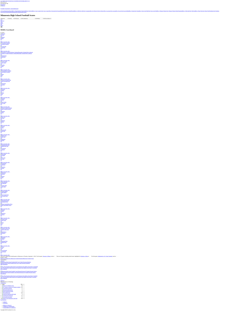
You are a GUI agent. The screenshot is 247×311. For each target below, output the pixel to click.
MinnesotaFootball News (6, 258)
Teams (7, 12)
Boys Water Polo (199, 11)
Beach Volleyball (29, 11)
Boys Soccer (118, 11)
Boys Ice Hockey (93, 11)
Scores (4, 12)
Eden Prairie (10, 291)
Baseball (16, 8)
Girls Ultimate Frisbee (170, 11)
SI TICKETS (9, 1)
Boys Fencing (52, 11)
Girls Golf (81, 11)
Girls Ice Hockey (100, 11)
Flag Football (68, 11)
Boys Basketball (16, 11)
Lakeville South (12, 294)
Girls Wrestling (216, 11)
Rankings (14, 12)
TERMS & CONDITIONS (8, 306)
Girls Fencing (57, 11)
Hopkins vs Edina (84, 256)
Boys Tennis (131, 11)
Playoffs (17, 12)
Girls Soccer (123, 11)
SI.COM (2, 1)
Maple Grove (11, 285)
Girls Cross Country (45, 11)
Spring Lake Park (13, 298)
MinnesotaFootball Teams (28, 258)
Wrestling (211, 11)
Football (2, 8)
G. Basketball (12, 8)
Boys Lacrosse (107, 11)
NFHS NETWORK (20, 1)
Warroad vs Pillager (47, 256)
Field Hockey (63, 11)
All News (2, 260)
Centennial (9, 288)
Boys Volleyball (186, 11)
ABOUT (5, 302)
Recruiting (24, 12)
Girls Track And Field (152, 11)
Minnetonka (10, 290)
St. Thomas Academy (16, 287)
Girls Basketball (22, 11)
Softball (127, 11)
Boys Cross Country (37, 11)
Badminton (7, 11)
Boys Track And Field (143, 11)
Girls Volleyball (192, 11)
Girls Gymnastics (86, 11)
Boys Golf (77, 11)
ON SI (5, 1)
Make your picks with (5, 41)
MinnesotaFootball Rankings (17, 258)
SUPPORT (5, 303)
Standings (10, 12)
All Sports (3, 11)
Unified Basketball (179, 11)
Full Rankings (3, 299)
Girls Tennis (136, 11)
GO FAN (14, 1)
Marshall (8, 292)
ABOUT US (27, 1)
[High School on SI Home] (5, 7)
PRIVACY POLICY (7, 305)
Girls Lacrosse (113, 11)
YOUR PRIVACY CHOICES (9, 307)
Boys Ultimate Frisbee (161, 11)
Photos (20, 12)
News (2, 12)
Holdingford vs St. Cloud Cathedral (105, 256)
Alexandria (10, 297)
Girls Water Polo (205, 11)
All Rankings (3, 283)
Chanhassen (10, 295)
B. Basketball (6, 8)
